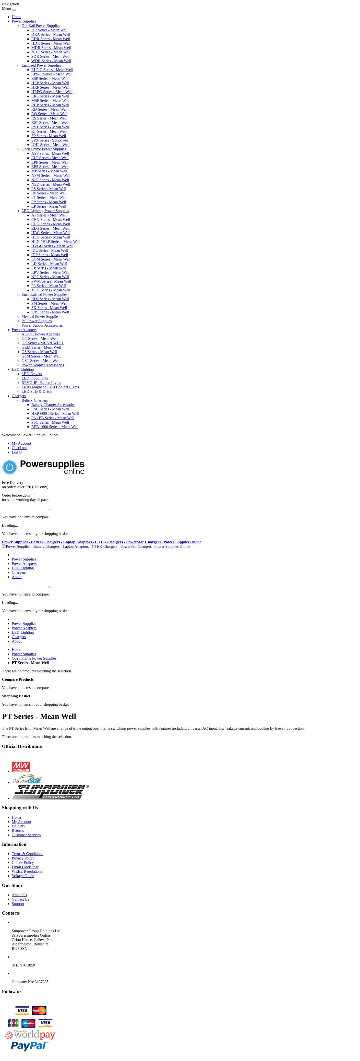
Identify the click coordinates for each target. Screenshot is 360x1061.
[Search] (50, 509)
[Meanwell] (21, 771)
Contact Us (20, 899)
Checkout (19, 448)
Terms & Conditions (27, 854)
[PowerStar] (27, 782)
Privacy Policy (23, 858)
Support (18, 904)
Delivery (18, 826)
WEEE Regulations (27, 871)
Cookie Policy (23, 862)
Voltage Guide (23, 876)
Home (16, 17)
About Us (19, 895)
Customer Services (26, 835)
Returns (18, 830)
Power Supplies (24, 654)
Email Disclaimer (25, 867)
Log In (17, 452)
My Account (21, 443)
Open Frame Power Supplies (34, 658)
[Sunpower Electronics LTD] (50, 798)
